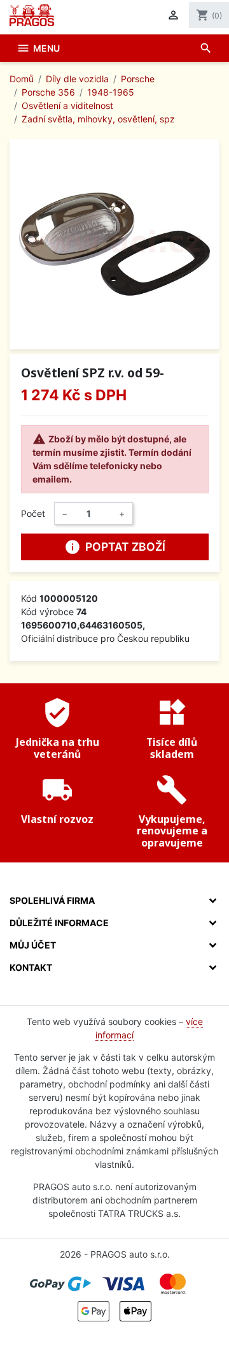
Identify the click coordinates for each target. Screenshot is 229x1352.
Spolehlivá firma (52, 900)
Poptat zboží (114, 547)
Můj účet (33, 945)
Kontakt (31, 967)
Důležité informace (59, 922)
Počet (33, 513)
